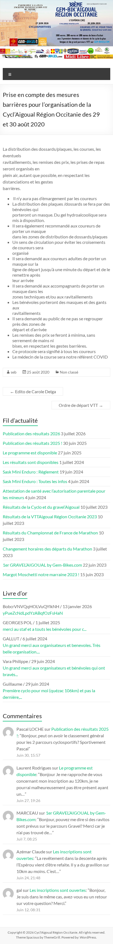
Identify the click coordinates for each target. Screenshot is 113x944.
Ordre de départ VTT (81, 405)
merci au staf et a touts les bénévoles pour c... (44, 629)
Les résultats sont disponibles (30, 462)
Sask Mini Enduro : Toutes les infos (35, 481)
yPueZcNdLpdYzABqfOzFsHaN (33, 612)
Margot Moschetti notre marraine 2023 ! (41, 574)
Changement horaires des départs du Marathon (47, 548)
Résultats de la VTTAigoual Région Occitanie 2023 (50, 516)
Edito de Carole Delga (33, 391)
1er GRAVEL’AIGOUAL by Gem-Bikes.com (42, 564)
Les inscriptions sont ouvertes (58, 890)
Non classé (69, 372)
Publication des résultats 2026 (31, 433)
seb (13, 372)
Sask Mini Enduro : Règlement (31, 471)
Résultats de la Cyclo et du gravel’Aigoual (41, 507)
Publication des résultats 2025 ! (32, 443)
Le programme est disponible (30, 452)
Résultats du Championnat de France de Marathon (50, 532)
